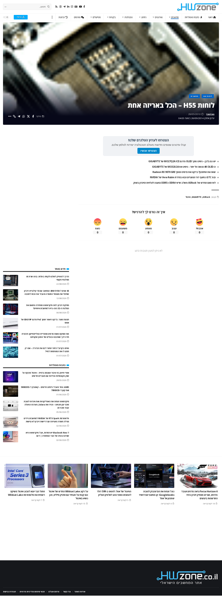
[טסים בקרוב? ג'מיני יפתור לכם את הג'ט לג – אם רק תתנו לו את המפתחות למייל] (10, 352)
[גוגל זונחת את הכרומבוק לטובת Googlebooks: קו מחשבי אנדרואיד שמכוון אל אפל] (154, 476)
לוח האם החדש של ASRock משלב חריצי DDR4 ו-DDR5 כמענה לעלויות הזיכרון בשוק (174, 182)
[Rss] (56, 7)
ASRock (206, 197)
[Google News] (76, 7)
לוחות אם (207, 96)
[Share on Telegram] (19, 116)
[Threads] (60, 7)
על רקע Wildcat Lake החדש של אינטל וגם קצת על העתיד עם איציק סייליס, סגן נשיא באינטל (68, 495)
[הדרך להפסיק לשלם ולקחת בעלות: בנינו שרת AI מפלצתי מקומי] (10, 280)
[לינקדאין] (68, 7)
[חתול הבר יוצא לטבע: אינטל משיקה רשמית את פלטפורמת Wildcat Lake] (25, 476)
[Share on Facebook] (33, 116)
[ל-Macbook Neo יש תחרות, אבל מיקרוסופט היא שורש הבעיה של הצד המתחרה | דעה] (10, 436)
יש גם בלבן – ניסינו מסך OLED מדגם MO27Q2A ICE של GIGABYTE (182, 161)
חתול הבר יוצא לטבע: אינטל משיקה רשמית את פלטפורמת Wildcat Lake (26, 493)
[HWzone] (198, 6)
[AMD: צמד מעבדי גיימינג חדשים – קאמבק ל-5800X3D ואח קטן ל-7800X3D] (10, 391)
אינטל (188, 197)
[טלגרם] (64, 7)
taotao (210, 114)
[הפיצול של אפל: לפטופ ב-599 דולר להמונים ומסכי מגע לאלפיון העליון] (111, 476)
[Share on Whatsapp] (24, 116)
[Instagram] (72, 7)
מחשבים (194, 96)
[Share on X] (28, 116)
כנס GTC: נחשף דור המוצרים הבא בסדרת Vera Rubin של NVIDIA (183, 177)
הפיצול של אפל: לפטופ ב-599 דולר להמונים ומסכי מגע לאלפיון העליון (114, 493)
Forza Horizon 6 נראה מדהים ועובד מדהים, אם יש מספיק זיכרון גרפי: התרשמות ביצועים (199, 495)
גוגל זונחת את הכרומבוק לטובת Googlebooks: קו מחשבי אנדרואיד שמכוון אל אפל (156, 495)
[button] (52, 17)
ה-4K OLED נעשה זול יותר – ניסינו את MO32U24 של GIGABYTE (184, 166)
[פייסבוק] (84, 7)
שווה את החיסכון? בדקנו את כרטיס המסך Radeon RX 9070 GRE (184, 172)
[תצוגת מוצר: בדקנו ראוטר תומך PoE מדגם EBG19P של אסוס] (10, 323)
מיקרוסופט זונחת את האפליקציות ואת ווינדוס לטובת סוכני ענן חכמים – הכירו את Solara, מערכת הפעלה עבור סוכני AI (46, 404)
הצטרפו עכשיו (148, 150)
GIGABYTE (196, 197)
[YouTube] (80, 7)
